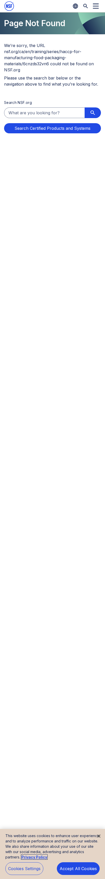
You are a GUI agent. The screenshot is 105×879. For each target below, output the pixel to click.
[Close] (98, 836)
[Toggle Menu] (96, 6)
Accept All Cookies (78, 868)
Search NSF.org (18, 102)
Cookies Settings (24, 868)
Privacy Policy (34, 857)
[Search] (86, 6)
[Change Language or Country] (75, 6)
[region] (52, 854)
